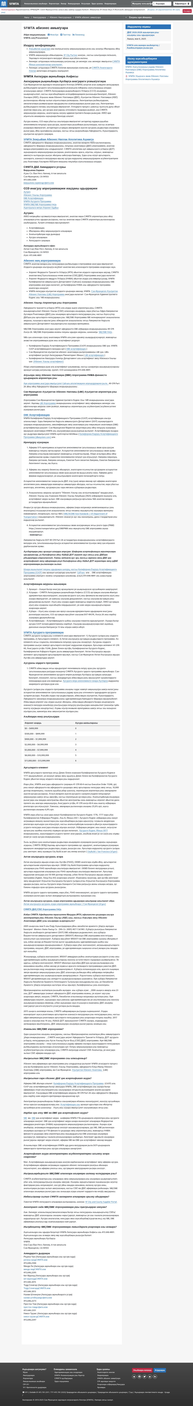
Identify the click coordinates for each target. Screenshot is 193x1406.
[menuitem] (36, 4)
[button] (182, 4)
